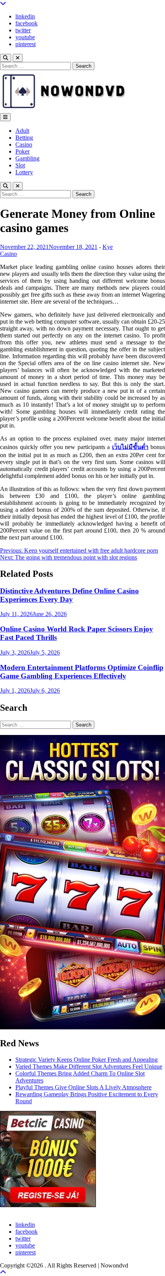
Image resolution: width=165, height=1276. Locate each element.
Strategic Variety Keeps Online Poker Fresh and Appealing (86, 1059)
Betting (24, 137)
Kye (107, 247)
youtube (25, 37)
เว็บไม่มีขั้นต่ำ (130, 447)
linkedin (25, 16)
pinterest (25, 44)
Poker (22, 151)
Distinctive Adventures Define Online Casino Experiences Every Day (69, 595)
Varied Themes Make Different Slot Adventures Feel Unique (88, 1066)
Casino (23, 144)
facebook (26, 23)
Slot (20, 165)
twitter (23, 30)
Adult (22, 130)
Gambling (27, 158)
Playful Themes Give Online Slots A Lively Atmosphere (83, 1087)
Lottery (24, 172)
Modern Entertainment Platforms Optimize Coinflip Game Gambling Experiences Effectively (81, 671)
